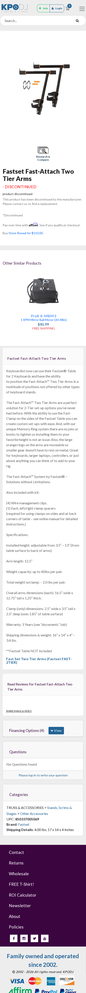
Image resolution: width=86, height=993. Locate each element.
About (14, 916)
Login (58, 8)
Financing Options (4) (26, 730)
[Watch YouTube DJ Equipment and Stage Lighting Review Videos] (45, 938)
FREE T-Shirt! (21, 884)
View (57, 730)
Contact (16, 852)
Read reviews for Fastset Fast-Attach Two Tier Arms (39, 686)
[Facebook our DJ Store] (13, 938)
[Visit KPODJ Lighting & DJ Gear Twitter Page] (34, 938)
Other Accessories (34, 813)
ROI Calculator (22, 894)
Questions (17, 752)
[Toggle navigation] (82, 9)
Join (45, 8)
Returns (16, 862)
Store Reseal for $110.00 (26, 233)
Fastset (23, 824)
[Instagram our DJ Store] (24, 938)
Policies (16, 926)
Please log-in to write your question (43, 775)
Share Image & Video (19, 710)
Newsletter (20, 905)
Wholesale (19, 873)
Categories (18, 794)
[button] (43, 154)
